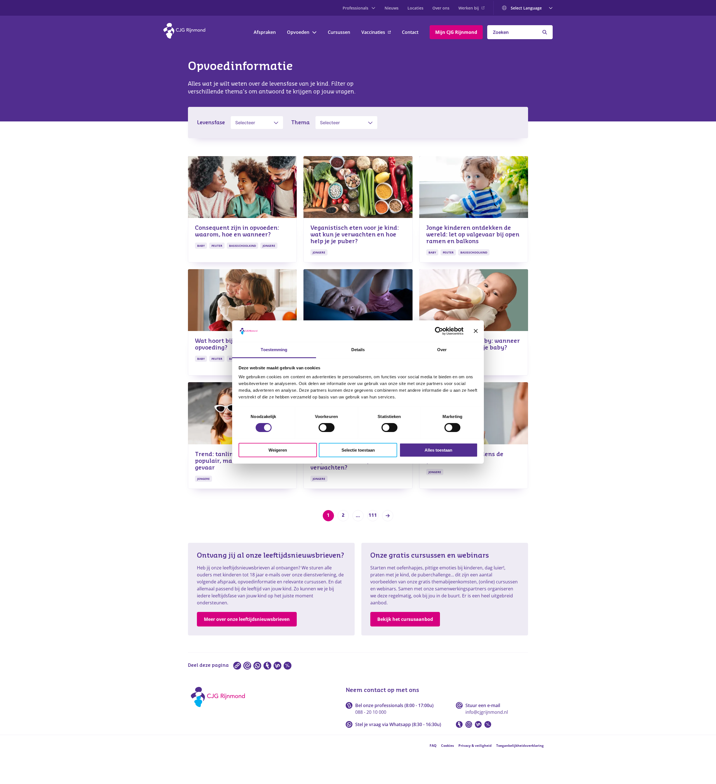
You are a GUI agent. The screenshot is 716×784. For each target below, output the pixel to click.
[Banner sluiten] (476, 331)
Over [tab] (442, 349)
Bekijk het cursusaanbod (405, 619)
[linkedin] (277, 666)
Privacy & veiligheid (475, 745)
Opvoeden (298, 32)
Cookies (447, 745)
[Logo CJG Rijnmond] (219, 709)
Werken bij (468, 8)
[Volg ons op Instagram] (468, 724)
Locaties (415, 8)
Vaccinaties (373, 32)
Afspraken (265, 32)
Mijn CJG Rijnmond (456, 32)
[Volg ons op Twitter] (487, 724)
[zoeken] (544, 32)
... (358, 515)
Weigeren (277, 450)
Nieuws (392, 8)
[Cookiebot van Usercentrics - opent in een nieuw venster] (438, 331)
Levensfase (211, 122)
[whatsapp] (257, 666)
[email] (247, 666)
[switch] (327, 427)
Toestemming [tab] (274, 349)
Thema (300, 122)
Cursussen (339, 32)
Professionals (355, 8)
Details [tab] (358, 349)
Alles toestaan (438, 450)
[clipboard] (237, 666)
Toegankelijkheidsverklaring (520, 745)
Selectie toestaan (358, 450)
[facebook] (267, 666)
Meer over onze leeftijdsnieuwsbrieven (247, 619)
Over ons (440, 8)
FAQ (433, 745)
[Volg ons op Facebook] (459, 724)
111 (373, 515)
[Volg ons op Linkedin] (478, 724)
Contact (410, 32)
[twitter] (287, 666)
